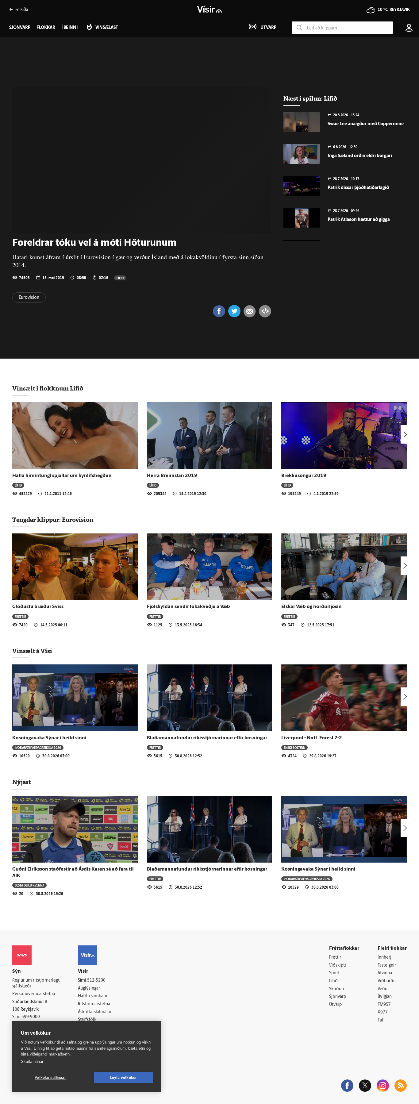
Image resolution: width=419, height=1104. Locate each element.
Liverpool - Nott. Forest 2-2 (311, 738)
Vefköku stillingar (50, 1077)
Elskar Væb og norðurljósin (311, 606)
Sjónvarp (337, 996)
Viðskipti (337, 965)
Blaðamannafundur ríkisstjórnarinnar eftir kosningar (207, 738)
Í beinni (69, 27)
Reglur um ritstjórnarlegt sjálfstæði (36, 983)
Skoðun (336, 989)
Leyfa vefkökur (123, 1077)
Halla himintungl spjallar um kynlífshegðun (62, 475)
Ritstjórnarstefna (94, 1004)
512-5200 (96, 980)
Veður (383, 989)
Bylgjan (385, 996)
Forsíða (21, 9)
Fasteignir (387, 965)
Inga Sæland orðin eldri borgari (360, 156)
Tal (380, 1020)
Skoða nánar (32, 1061)
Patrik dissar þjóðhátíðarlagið (358, 188)
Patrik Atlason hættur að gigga (359, 219)
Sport (334, 973)
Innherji (385, 957)
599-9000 (30, 1017)
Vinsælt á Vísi (32, 651)
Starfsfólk (87, 1019)
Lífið (120, 277)
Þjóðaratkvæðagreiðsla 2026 (38, 747)
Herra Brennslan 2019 (172, 475)
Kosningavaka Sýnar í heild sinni (49, 738)
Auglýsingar (89, 988)
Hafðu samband (93, 996)
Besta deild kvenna (29, 885)
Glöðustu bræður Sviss (37, 606)
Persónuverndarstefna (33, 994)
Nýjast (21, 782)
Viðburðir (387, 981)
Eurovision (29, 297)
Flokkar (46, 27)
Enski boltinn (294, 747)
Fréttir (20, 616)
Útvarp (335, 1004)
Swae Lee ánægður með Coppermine (366, 124)
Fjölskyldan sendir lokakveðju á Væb (188, 606)
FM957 (384, 1004)
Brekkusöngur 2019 (303, 475)
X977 (383, 1012)
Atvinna (385, 973)
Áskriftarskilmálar (94, 1012)
